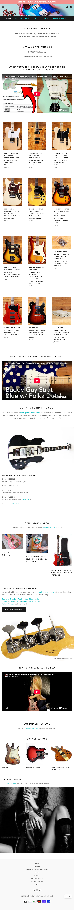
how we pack (25, 500)
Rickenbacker (34, 601)
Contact (37, 18)
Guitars (18, 18)
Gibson (31, 599)
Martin (17, 601)
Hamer (5, 601)
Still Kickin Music (32, 896)
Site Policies (37, 879)
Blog (27, 18)
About (47, 18)
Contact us (17, 504)
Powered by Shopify (46, 896)
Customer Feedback (31, 728)
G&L (26, 599)
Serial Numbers (60, 18)
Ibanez (11, 601)
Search (37, 876)
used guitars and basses (30, 412)
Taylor (4, 604)
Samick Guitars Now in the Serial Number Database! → (61, 572)
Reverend (24, 601)
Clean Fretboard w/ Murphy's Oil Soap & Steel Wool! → (36, 559)
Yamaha (11, 604)
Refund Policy (37, 881)
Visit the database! (14, 609)
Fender (20, 599)
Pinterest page (10, 783)
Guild (37, 599)
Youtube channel (48, 527)
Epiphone (5, 599)
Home (8, 18)
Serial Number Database (46, 592)
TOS (37, 884)
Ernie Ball (13, 599)
